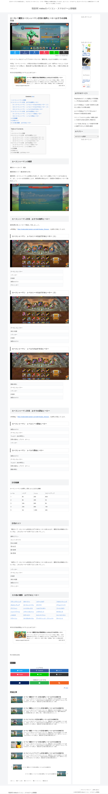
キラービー (26, 615)
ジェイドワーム (15, 611)
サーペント (59, 618)
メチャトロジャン (28, 611)
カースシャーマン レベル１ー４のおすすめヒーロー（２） (31, 107)
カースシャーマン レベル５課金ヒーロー (26, 116)
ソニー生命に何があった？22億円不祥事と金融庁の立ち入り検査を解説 (86, 125)
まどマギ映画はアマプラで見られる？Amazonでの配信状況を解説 (85, 112)
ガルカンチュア (15, 605)
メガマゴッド (40, 611)
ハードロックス (28, 608)
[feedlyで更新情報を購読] (39, 682)
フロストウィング (61, 601)
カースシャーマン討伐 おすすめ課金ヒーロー (25, 111)
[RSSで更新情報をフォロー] (59, 682)
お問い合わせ (96, 789)
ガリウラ (39, 605)
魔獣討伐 (13, 662)
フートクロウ (60, 608)
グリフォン (14, 608)
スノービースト (61, 615)
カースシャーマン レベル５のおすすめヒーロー (28, 109)
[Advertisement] (86, 28)
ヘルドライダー (41, 608)
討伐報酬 (14, 118)
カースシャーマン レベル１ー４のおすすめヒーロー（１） (31, 104)
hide (33, 96)
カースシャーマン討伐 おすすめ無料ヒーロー (25, 102)
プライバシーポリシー (86, 789)
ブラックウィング (16, 601)
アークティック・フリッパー (44, 618)
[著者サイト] (19, 682)
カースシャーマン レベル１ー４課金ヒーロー (27, 113)
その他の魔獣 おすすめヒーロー (21, 123)
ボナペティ (26, 601)
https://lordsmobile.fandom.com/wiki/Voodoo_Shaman (33, 229)
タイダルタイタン (28, 618)
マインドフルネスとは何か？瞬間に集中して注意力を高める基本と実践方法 (86, 118)
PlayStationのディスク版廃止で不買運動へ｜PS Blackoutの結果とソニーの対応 (86, 99)
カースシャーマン (28, 605)
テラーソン (14, 618)
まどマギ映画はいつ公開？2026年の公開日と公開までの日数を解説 (86, 106)
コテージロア (40, 601)
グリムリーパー (61, 605)
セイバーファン (41, 615)
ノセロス (13, 615)
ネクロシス (59, 611)
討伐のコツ (15, 120)
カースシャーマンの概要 (18, 100)
